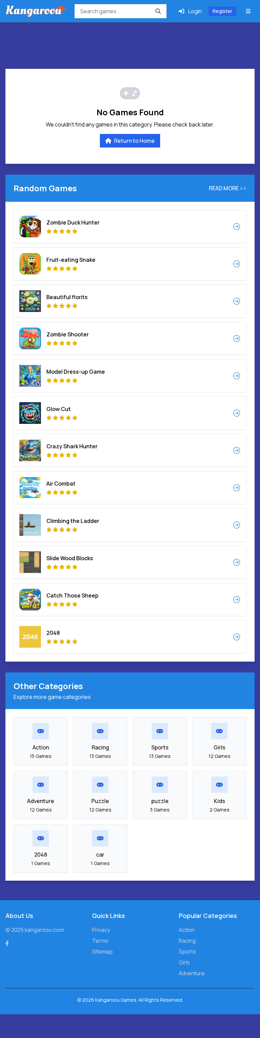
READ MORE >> (227, 188)
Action (187, 930)
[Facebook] (7, 943)
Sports (187, 951)
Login (195, 11)
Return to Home (134, 140)
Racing (187, 940)
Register (222, 11)
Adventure (192, 973)
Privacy (101, 930)
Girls (184, 962)
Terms (100, 940)
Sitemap (102, 951)
